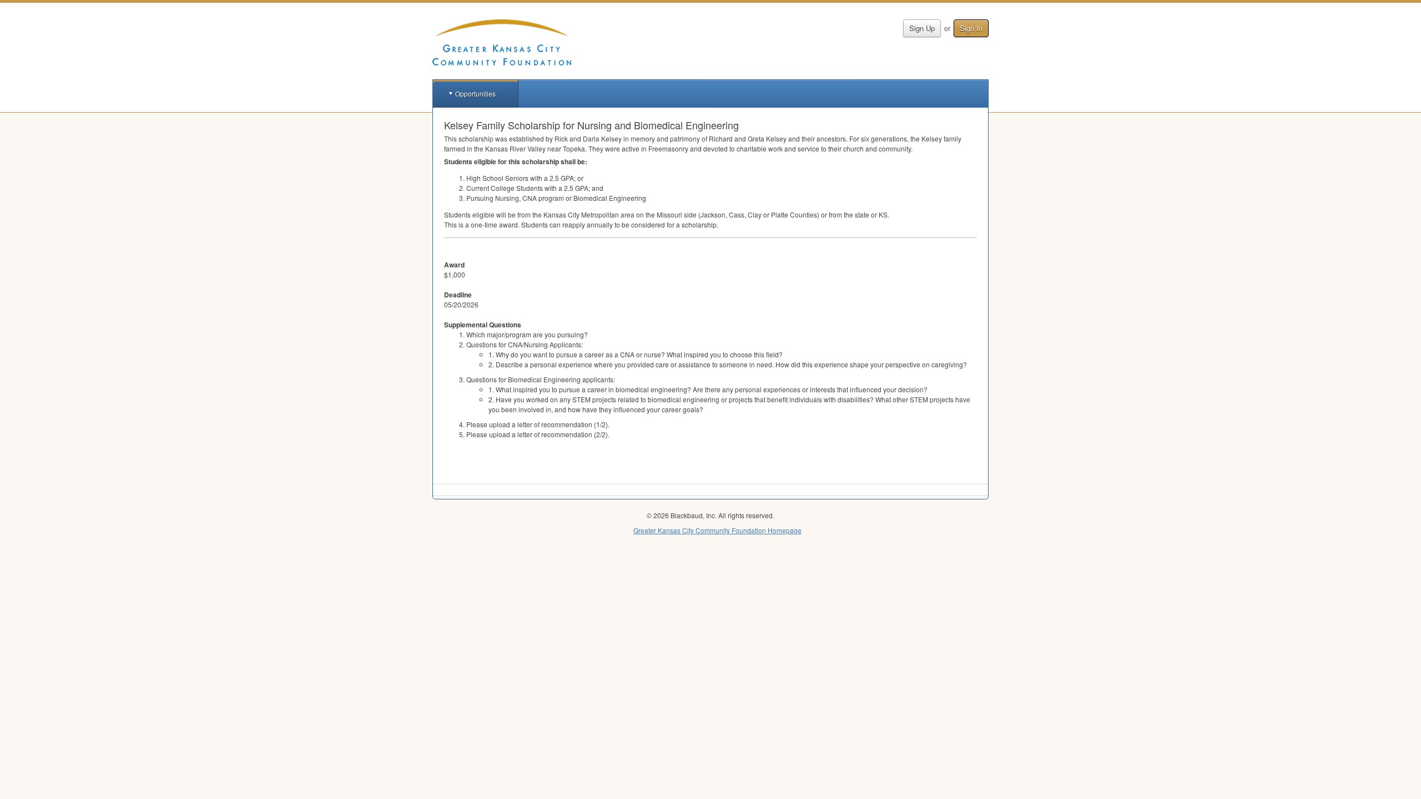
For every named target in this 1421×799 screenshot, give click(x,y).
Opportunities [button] (475, 93)
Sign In (971, 28)
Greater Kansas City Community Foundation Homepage (717, 530)
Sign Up (922, 28)
